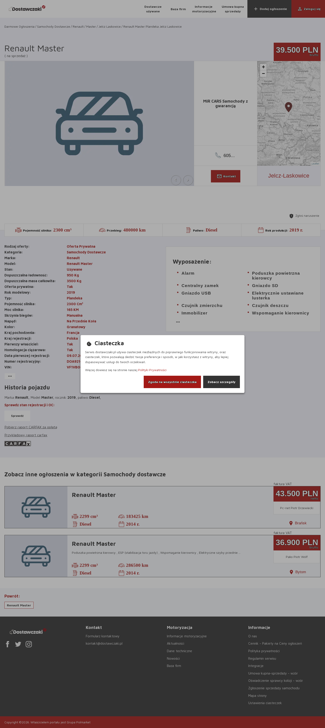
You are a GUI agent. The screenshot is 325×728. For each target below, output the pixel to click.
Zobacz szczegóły (221, 382)
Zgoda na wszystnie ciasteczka (172, 382)
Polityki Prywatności (152, 370)
